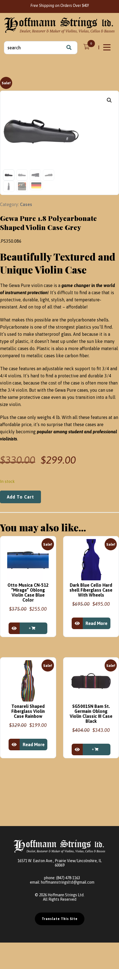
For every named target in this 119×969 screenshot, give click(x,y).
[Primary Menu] (107, 47)
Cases (26, 204)
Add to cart (20, 496)
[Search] (69, 47)
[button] (109, 100)
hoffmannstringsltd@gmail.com (67, 882)
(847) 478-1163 (68, 878)
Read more (96, 623)
